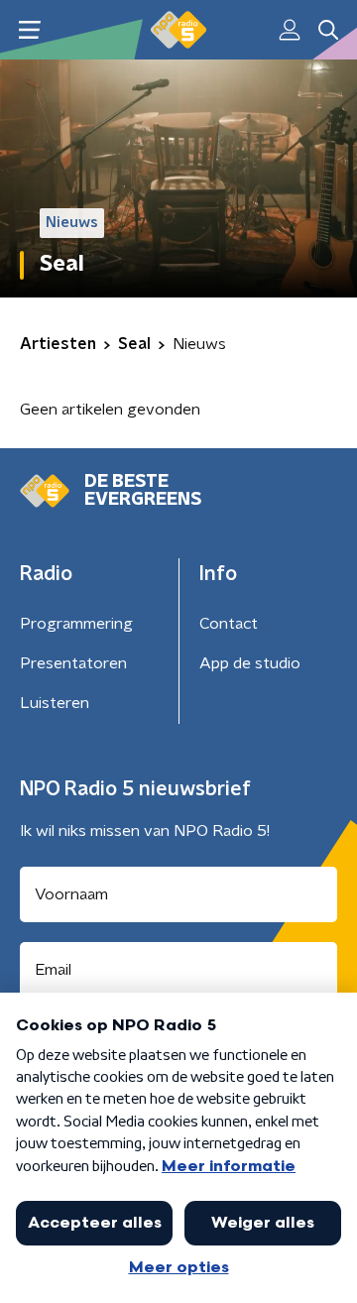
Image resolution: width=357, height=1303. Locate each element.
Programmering (76, 624)
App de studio (249, 663)
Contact (228, 624)
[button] (29, 30)
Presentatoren (73, 663)
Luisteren (54, 703)
